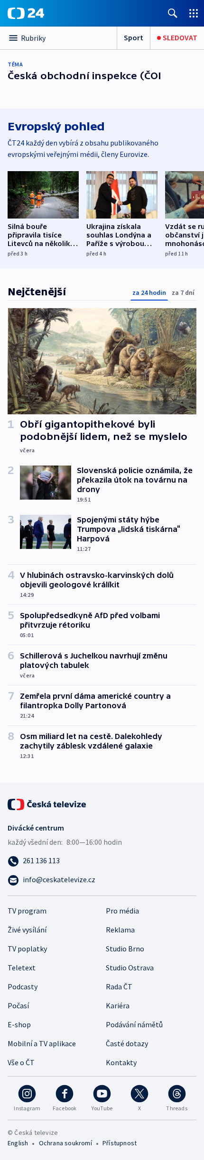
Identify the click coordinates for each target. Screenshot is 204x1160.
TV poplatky (27, 948)
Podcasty (22, 986)
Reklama (120, 929)
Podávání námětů (134, 1024)
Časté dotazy (127, 1043)
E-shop (19, 1024)
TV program (27, 910)
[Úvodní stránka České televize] (47, 803)
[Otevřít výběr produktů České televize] (193, 13)
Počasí (18, 1005)
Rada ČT (119, 986)
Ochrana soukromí (65, 1143)
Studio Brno (125, 948)
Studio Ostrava (130, 967)
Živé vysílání (27, 929)
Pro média (122, 910)
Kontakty (121, 1062)
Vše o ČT (21, 1062)
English (18, 1143)
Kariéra (118, 1005)
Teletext (22, 967)
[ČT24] (26, 13)
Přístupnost (119, 1143)
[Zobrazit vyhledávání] (172, 13)
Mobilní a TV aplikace (42, 1043)
